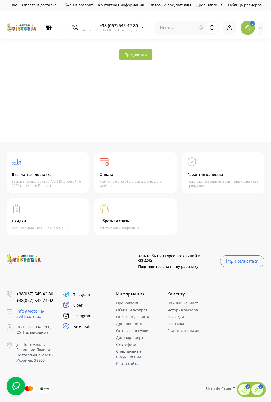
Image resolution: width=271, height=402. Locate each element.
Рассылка (175, 323)
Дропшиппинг (209, 4)
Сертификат (127, 344)
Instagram (82, 315)
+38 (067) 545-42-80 (119, 25)
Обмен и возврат (77, 4)
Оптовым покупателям (170, 4)
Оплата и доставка (39, 4)
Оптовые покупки (132, 330)
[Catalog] (49, 28)
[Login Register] (229, 28)
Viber (78, 305)
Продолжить (135, 54)
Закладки (175, 316)
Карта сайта (127, 363)
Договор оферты (131, 337)
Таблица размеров (245, 4)
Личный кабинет (182, 303)
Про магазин (127, 303)
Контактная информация (121, 4)
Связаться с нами (183, 330)
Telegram (81, 294)
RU (260, 28)
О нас (12, 4)
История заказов (182, 309)
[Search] (201, 28)
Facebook (81, 326)
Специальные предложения (129, 354)
